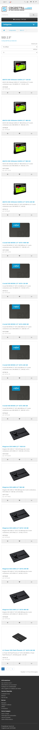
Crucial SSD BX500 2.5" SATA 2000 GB (15, 324)
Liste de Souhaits (5, 717)
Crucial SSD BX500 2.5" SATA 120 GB (15, 283)
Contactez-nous (5, 694)
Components (12, 30)
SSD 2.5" (22, 30)
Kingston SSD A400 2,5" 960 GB (13, 487)
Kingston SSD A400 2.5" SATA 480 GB (15, 609)
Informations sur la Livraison (9, 685)
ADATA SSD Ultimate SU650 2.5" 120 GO (16, 79)
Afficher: (35, 49)
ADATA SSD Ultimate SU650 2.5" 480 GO (16, 120)
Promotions (4, 708)
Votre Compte (5, 713)
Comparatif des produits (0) (8, 41)
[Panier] (33, 2)
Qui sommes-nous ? (6, 683)
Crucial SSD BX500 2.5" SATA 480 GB (15, 406)
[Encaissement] (36, 2)
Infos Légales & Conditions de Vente (11, 688)
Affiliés (3, 706)
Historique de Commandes (8, 715)
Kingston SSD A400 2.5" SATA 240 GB (15, 569)
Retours (3, 695)
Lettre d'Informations (7, 719)
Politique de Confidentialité (8, 686)
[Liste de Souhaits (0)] (31, 2)
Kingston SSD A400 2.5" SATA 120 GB (15, 528)
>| (12, 669)
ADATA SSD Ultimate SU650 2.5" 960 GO (16, 161)
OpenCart (11, 726)
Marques (3, 703)
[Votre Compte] (28, 2)
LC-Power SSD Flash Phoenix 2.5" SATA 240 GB (18, 650)
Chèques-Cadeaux (6, 704)
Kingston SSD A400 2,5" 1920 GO (13, 446)
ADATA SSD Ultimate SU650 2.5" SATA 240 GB (18, 202)
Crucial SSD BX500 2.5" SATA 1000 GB (15, 243)
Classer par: (34, 44)
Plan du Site (4, 697)
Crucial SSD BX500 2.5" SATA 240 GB (15, 365)
